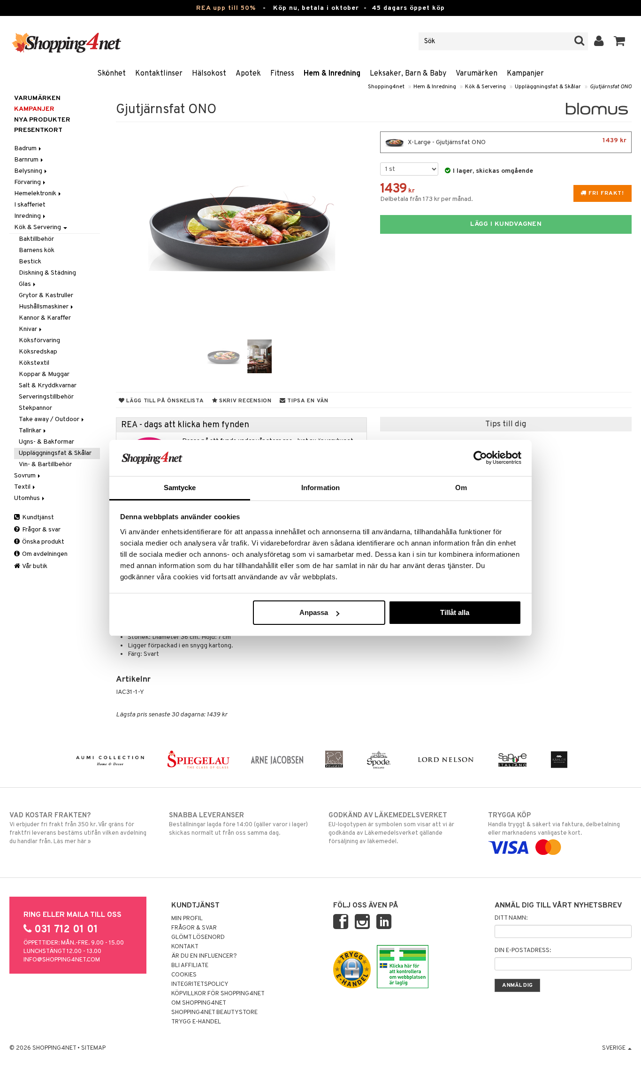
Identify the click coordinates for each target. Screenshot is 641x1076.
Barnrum (27, 160)
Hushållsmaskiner (44, 307)
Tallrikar (31, 431)
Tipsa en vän (306, 401)
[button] (619, 41)
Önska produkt (42, 542)
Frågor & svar (41, 530)
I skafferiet (30, 205)
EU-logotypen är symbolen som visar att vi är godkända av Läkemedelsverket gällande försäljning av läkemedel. (391, 828)
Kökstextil (34, 363)
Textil (23, 487)
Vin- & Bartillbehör (45, 465)
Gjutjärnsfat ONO (611, 87)
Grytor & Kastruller (46, 296)
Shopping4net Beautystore (214, 1012)
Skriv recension (244, 401)
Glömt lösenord (198, 937)
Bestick (30, 262)
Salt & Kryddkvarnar (47, 386)
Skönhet (111, 73)
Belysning (29, 171)
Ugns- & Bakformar (46, 442)
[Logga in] (599, 41)
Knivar (28, 329)
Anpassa (313, 612)
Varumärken (476, 73)
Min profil (187, 918)
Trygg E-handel (196, 1022)
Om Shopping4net (198, 1003)
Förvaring (28, 182)
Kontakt (184, 947)
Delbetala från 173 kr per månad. (426, 199)
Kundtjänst (37, 518)
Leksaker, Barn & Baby (408, 73)
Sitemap (93, 1048)
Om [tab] (461, 488)
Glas (25, 284)
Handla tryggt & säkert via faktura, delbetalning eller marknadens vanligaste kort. (554, 824)
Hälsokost (209, 73)
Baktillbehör (36, 239)
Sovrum (25, 476)
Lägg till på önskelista (164, 401)
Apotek (248, 73)
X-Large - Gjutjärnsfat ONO (516, 141)
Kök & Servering (485, 87)
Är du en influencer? (204, 956)
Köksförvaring (39, 341)
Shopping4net (386, 87)
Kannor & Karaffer (45, 318)
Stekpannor (35, 408)
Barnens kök (36, 250)
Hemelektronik (36, 194)
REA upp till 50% (226, 8)
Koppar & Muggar (44, 374)
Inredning (28, 216)
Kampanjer (525, 73)
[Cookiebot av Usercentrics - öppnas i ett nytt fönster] (480, 458)
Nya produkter (42, 120)
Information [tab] (320, 488)
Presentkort (38, 130)
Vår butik (34, 566)
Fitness (282, 73)
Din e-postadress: (523, 950)
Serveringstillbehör (46, 397)
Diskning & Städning (47, 273)
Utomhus (27, 498)
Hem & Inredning (332, 73)
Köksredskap (38, 352)
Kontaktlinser (159, 73)
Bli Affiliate (189, 965)
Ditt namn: (511, 918)
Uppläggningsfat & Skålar (548, 87)
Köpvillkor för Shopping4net (218, 994)
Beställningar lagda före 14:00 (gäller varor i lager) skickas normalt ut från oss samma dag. (238, 824)
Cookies (184, 975)
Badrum (26, 149)
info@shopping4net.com (61, 960)
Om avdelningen (44, 554)
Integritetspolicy (200, 984)
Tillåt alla (454, 612)
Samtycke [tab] (180, 488)
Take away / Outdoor (50, 419)
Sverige (614, 1048)
